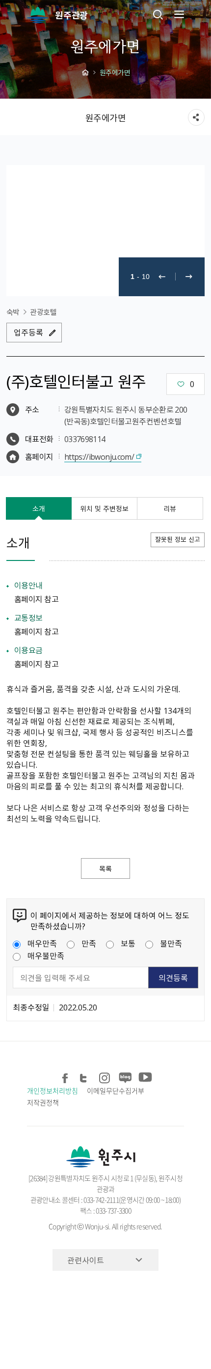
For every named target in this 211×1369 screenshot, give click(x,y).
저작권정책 (43, 1102)
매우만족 (42, 943)
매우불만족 (45, 955)
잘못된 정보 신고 (177, 539)
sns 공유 (196, 117)
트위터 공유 (85, 1076)
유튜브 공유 (144, 1076)
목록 (105, 868)
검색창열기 (158, 14)
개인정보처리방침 (52, 1090)
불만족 (171, 943)
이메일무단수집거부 (115, 1090)
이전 (162, 276)
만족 (88, 943)
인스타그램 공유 (104, 1076)
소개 (38, 508)
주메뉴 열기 (178, 14)
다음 (189, 276)
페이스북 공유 (65, 1076)
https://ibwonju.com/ (99, 456)
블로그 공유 (124, 1076)
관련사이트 (85, 1260)
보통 (128, 943)
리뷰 (169, 508)
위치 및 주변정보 (104, 508)
